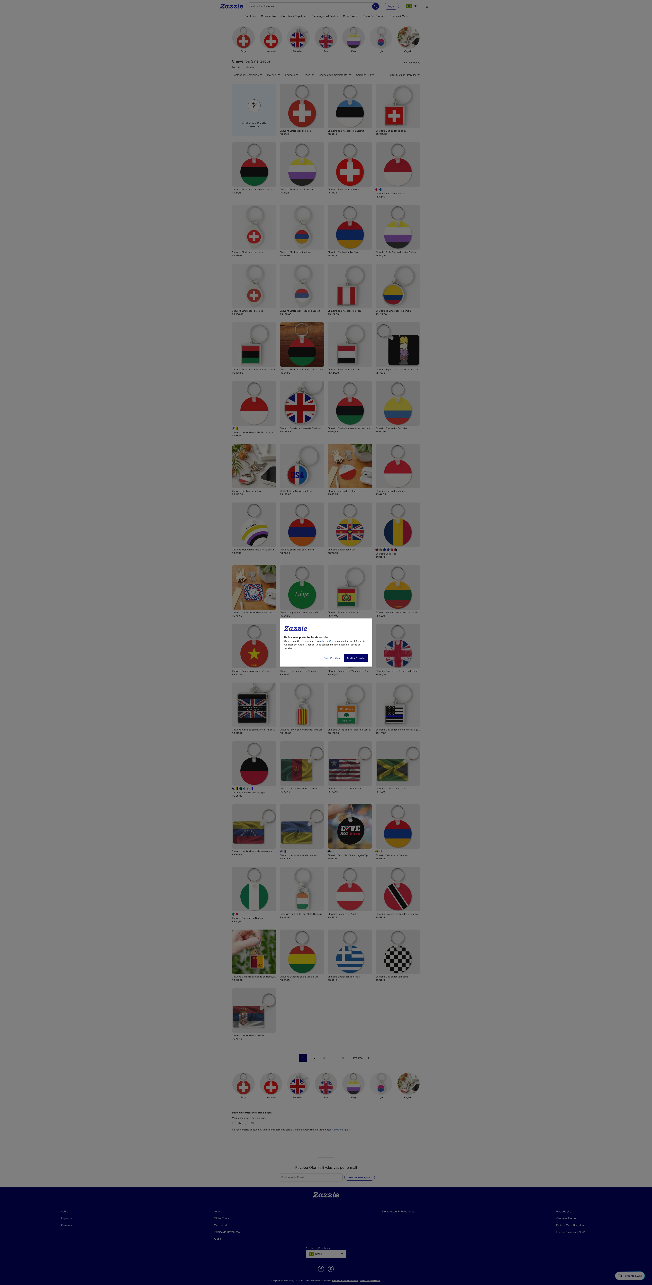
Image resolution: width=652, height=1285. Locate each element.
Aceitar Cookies (356, 658)
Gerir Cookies (332, 658)
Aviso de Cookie (328, 641)
